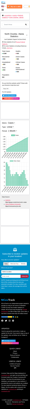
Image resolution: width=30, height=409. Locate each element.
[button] (3, 6)
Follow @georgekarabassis (11, 98)
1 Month (11, 131)
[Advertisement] (15, 111)
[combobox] (15, 271)
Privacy (15, 353)
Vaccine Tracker (15, 366)
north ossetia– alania (16, 17)
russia (14, 15)
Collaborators (15, 357)
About (15, 351)
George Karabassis (17, 404)
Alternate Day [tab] (14, 264)
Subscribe (25, 276)
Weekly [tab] (23, 264)
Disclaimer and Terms (18, 402)
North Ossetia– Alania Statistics (14, 35)
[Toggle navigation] (2, 10)
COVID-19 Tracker (15, 364)
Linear (9, 127)
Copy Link (5, 88)
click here (9, 48)
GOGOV (7, 200)
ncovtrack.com (5, 375)
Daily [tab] (6, 264)
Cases (11, 123)
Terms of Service (15, 355)
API (15, 368)
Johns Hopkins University (12, 204)
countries (8, 15)
